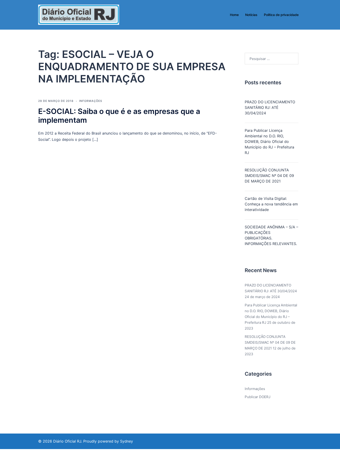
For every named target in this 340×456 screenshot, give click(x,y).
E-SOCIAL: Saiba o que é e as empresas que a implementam (119, 116)
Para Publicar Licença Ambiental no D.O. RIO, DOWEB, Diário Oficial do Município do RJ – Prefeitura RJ (269, 141)
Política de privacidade (281, 15)
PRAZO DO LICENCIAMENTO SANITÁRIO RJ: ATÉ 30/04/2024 (270, 107)
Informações (90, 101)
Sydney (126, 441)
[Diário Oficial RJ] (78, 14)
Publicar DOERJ (257, 397)
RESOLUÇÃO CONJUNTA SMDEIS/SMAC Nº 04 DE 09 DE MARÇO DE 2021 (269, 175)
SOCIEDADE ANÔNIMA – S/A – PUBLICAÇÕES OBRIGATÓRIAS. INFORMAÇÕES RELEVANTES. (271, 235)
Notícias (251, 15)
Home (234, 15)
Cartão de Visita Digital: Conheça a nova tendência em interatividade (271, 204)
